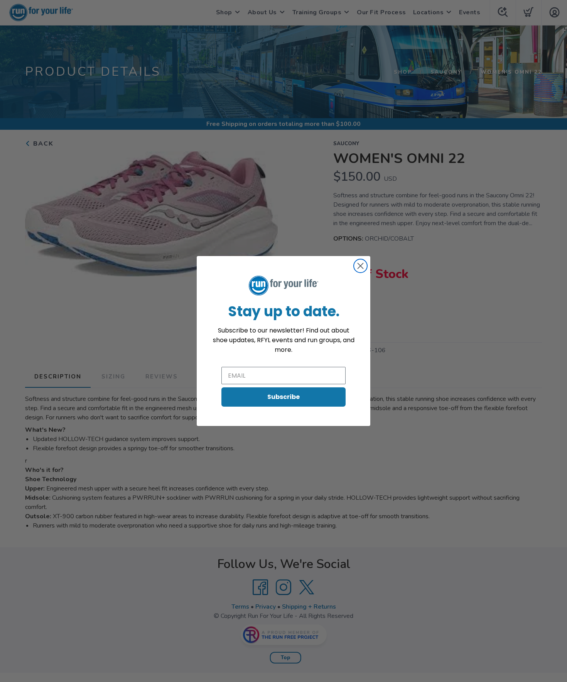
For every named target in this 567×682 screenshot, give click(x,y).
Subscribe (283, 396)
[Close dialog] (360, 266)
